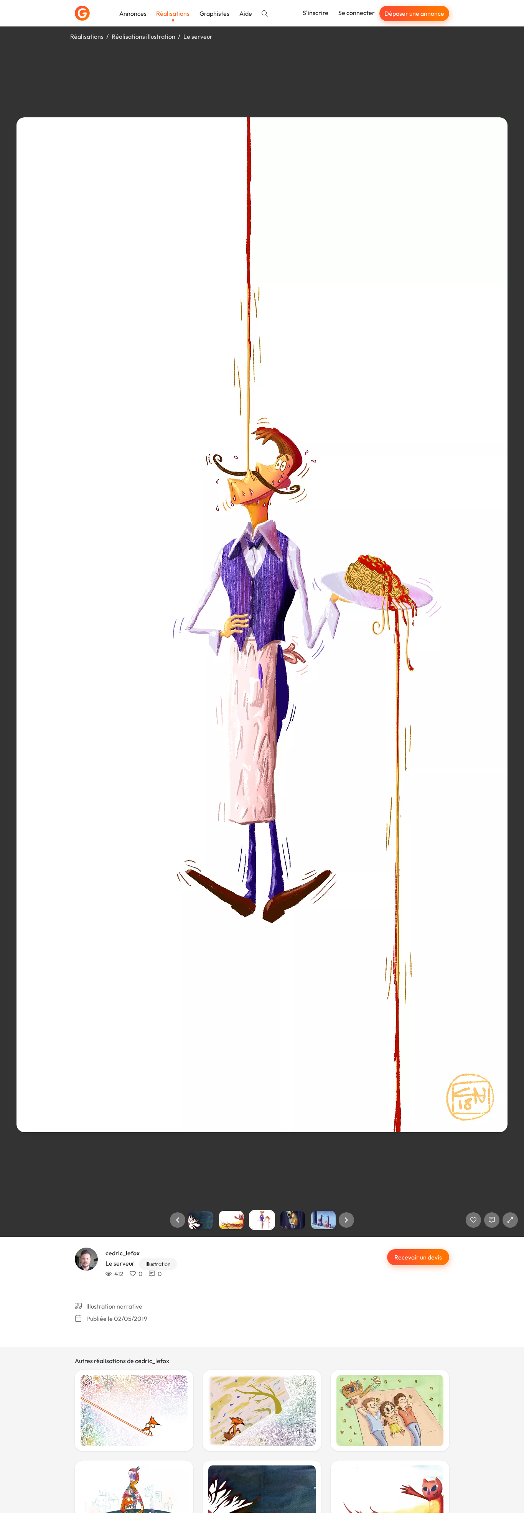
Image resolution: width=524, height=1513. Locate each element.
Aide (245, 13)
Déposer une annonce (414, 13)
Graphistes (214, 13)
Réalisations (172, 13)
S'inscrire (315, 12)
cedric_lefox (122, 1253)
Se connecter (356, 12)
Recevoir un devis (418, 1257)
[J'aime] (473, 1220)
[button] (177, 1220)
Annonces (133, 13)
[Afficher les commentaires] (491, 1220)
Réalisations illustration (143, 36)
